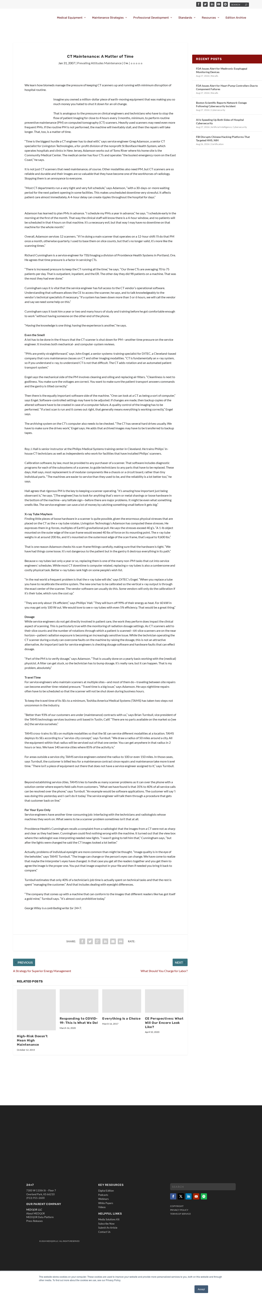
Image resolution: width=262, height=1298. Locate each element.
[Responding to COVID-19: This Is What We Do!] (79, 1001)
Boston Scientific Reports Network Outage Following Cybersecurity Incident (221, 104)
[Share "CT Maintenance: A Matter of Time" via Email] (113, 941)
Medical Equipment (69, 17)
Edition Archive (236, 17)
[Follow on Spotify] (204, 1196)
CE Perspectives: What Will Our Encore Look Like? (164, 1023)
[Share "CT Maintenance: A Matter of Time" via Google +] (97, 941)
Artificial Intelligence (221, 127)
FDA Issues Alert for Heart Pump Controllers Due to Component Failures (227, 87)
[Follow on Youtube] (196, 1196)
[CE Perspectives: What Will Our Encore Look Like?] (164, 1001)
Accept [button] (201, 1289)
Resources (209, 17)
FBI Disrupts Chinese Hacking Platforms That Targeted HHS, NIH (223, 138)
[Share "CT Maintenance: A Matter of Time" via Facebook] (82, 941)
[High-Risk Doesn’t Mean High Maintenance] (36, 1009)
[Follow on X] (181, 1196)
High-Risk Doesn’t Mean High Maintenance (32, 1040)
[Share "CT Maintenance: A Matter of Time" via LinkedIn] (105, 941)
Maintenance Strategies (108, 17)
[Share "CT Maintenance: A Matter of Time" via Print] (120, 941)
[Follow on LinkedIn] (188, 1196)
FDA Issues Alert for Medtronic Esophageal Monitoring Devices (221, 70)
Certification (217, 144)
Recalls (214, 75)
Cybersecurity (218, 110)
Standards (185, 17)
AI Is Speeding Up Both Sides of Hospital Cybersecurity (220, 121)
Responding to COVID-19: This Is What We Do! (79, 1021)
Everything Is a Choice (121, 1018)
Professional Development (151, 17)
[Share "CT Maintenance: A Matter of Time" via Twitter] (90, 941)
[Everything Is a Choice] (121, 1001)
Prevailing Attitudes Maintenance (99, 63)
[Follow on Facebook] (173, 1196)
